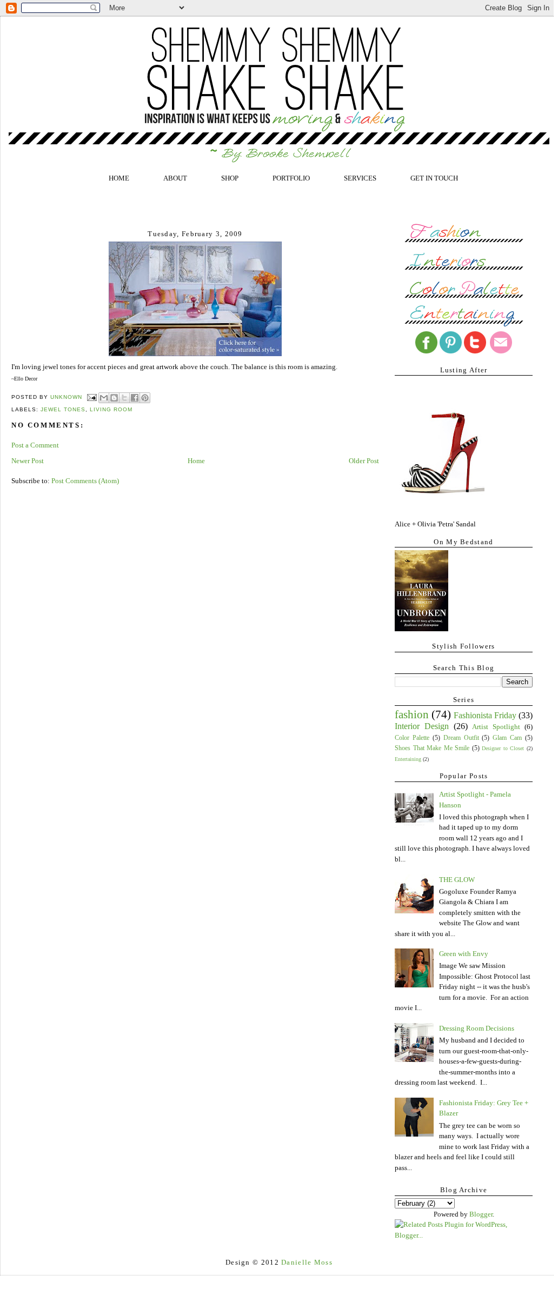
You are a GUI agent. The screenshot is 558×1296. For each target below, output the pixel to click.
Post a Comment (35, 445)
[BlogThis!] (114, 397)
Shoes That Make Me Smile (432, 748)
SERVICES (360, 178)
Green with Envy (463, 954)
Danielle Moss (307, 1262)
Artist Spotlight (496, 727)
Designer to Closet (503, 748)
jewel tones (63, 409)
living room (111, 409)
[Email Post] (91, 397)
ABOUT (175, 178)
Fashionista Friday (485, 715)
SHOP (229, 178)
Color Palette (412, 737)
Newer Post (27, 461)
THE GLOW (457, 880)
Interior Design (422, 726)
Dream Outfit (461, 737)
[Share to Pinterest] (145, 397)
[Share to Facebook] (134, 397)
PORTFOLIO (291, 178)
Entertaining (408, 759)
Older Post (364, 461)
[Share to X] (124, 397)
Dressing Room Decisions (476, 1028)
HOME (119, 178)
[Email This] (103, 397)
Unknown (67, 397)
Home (196, 461)
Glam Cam (507, 737)
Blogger (481, 1214)
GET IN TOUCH (434, 178)
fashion (412, 714)
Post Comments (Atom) (85, 481)
